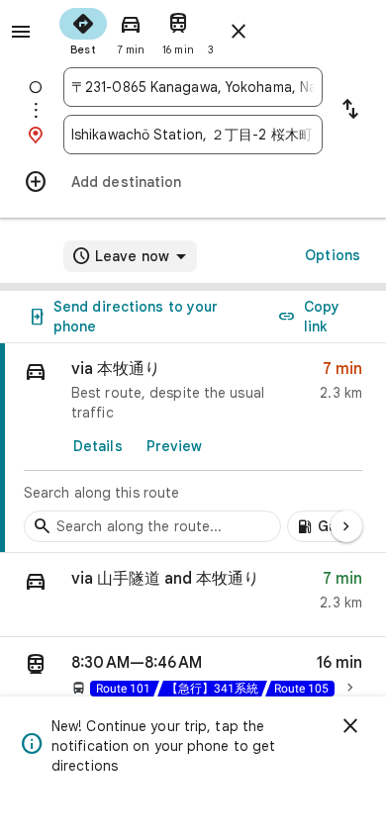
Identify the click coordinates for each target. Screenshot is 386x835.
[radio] (83, 29)
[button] (193, 595)
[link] (193, 448)
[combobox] (193, 87)
